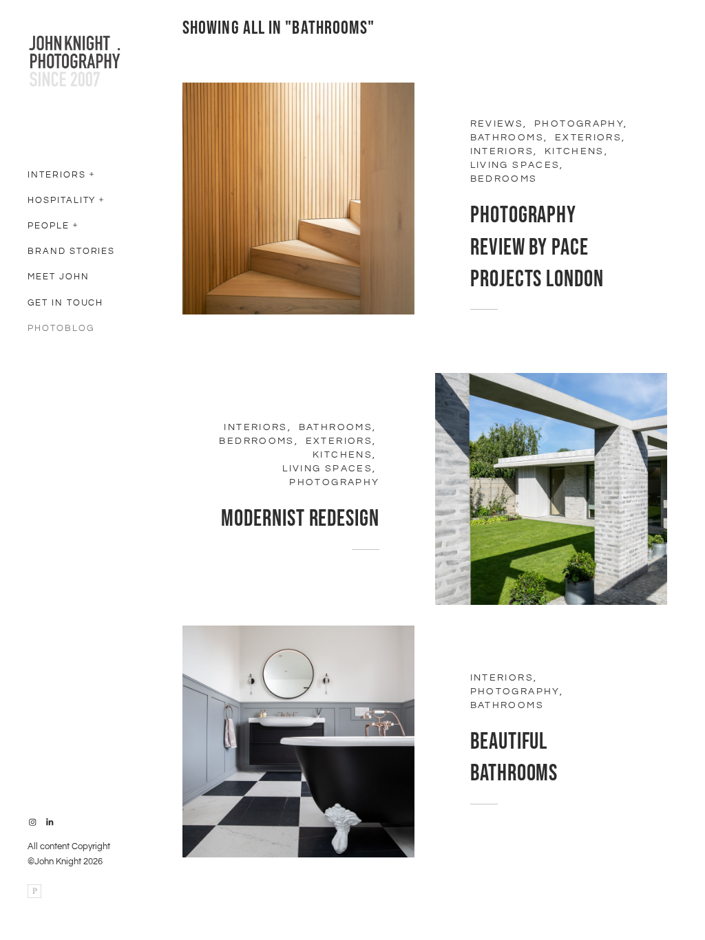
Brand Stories (71, 251)
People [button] (49, 226)
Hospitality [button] (62, 200)
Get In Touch (65, 303)
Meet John (59, 276)
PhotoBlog (61, 328)
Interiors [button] (57, 175)
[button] (92, 173)
